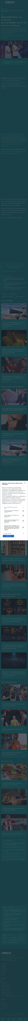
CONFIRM (8, 536)
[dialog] (14, 510)
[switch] (23, 511)
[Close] (25, 483)
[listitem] (14, 508)
